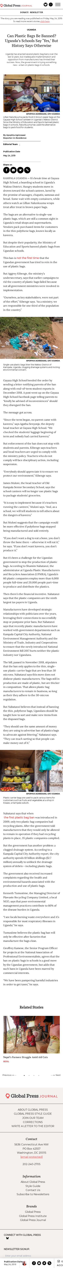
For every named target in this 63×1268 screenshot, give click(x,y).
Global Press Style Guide (33, 1113)
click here (44, 21)
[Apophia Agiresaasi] (24, 1263)
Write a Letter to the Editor (32, 1126)
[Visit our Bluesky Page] (7, 1238)
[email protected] (31, 1156)
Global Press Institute (33, 1216)
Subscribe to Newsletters (33, 1194)
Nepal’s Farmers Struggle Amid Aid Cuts (25, 1057)
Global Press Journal (33, 1220)
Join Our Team (32, 1117)
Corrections (33, 1122)
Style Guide (33, 1186)
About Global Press (33, 1109)
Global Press (33, 1211)
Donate (24, 12)
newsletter (36, 12)
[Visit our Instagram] (12, 1238)
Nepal (6, 1061)
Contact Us (33, 1190)
